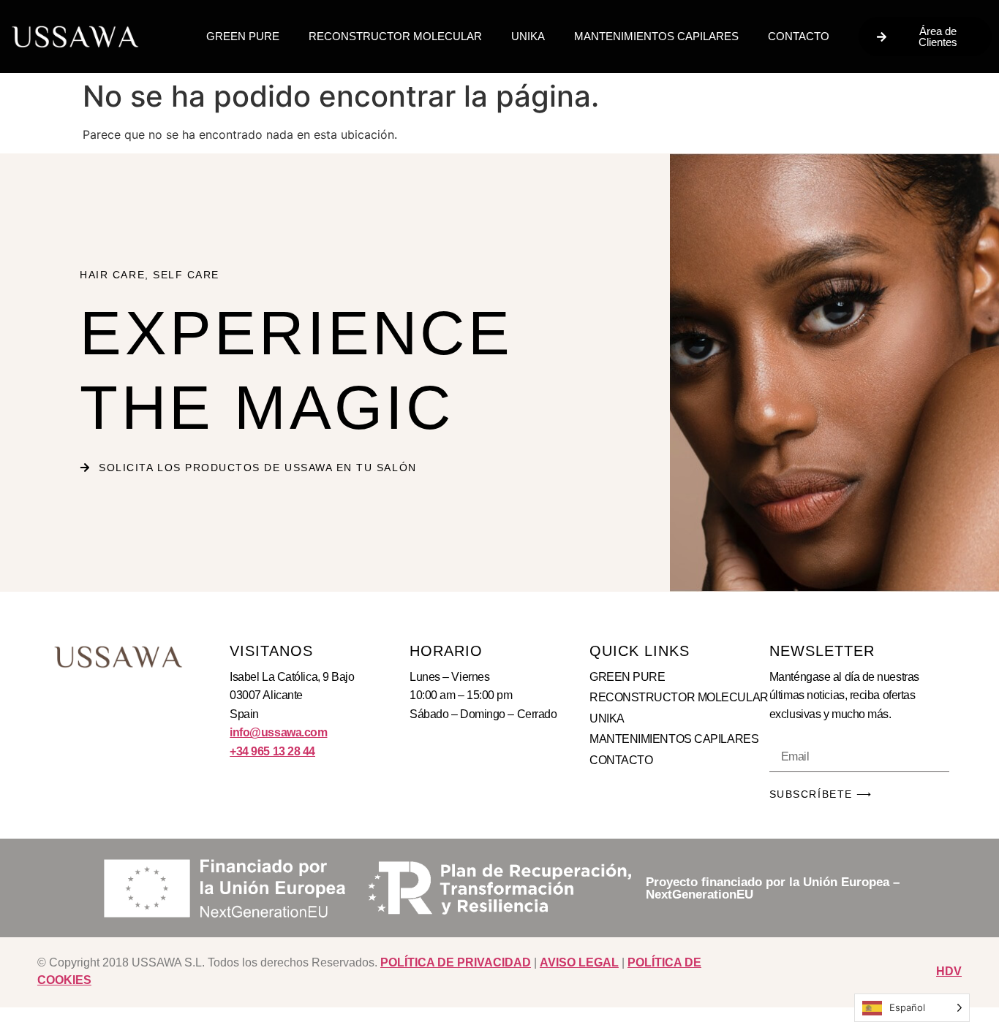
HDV (949, 971)
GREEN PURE (242, 36)
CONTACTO (798, 36)
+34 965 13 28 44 (272, 751)
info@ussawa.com (278, 732)
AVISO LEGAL (579, 962)
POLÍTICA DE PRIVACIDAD (455, 962)
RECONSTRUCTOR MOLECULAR (395, 36)
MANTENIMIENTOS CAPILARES (656, 36)
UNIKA (528, 36)
